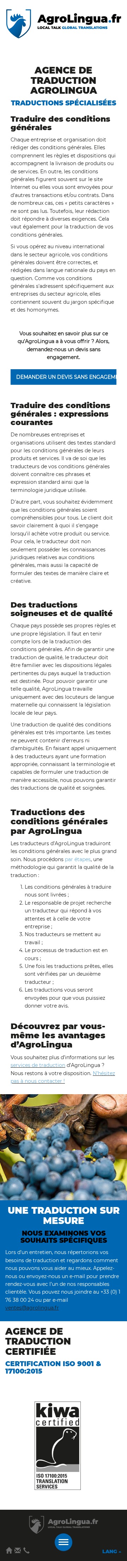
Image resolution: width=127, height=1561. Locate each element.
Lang (110, 1551)
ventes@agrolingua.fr (32, 1308)
